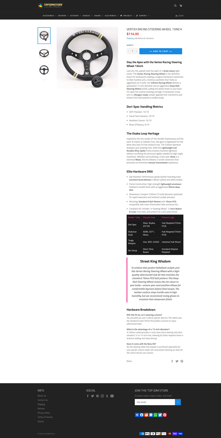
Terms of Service (45, 417)
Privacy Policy (44, 412)
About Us (42, 395)
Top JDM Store (49, 433)
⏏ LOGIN (179, 15)
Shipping (130, 38)
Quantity (130, 45)
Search (41, 421)
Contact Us (43, 400)
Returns (41, 408)
